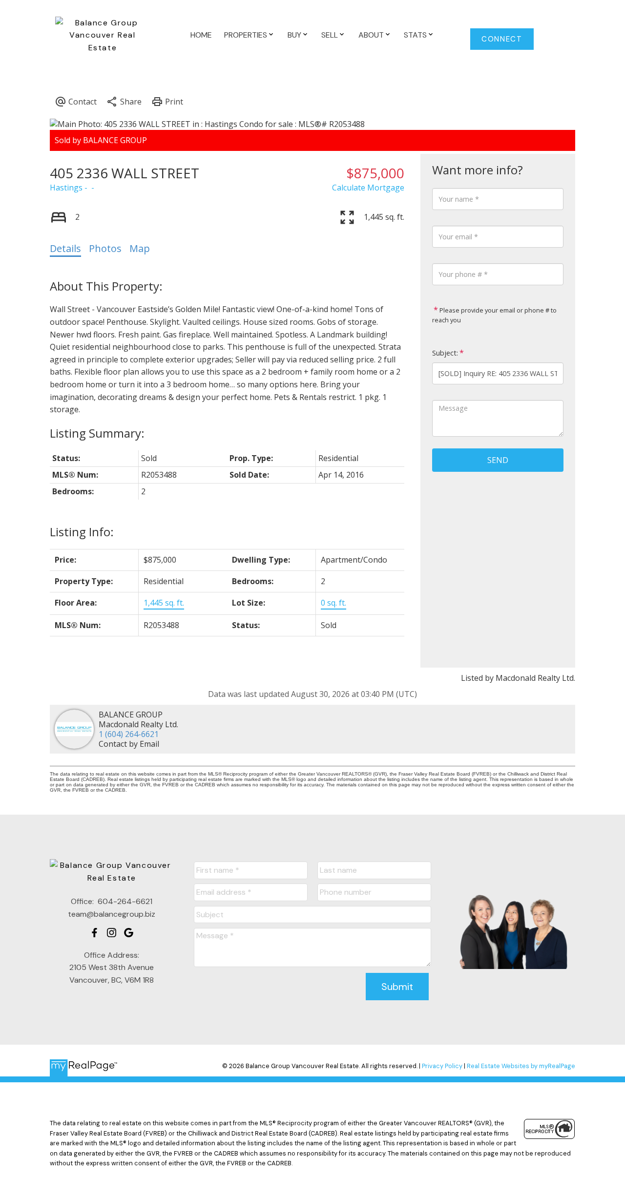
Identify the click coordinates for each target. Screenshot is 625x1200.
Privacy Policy (442, 1066)
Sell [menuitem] (329, 35)
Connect (501, 39)
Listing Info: (82, 532)
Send (497, 460)
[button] (502, 39)
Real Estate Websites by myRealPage (521, 1066)
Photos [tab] (105, 248)
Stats (415, 35)
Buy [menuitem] (294, 35)
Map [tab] (139, 248)
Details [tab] (65, 248)
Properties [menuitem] (245, 35)
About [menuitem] (371, 35)
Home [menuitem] (201, 35)
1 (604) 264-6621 (129, 734)
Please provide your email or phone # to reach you (494, 315)
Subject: (445, 353)
